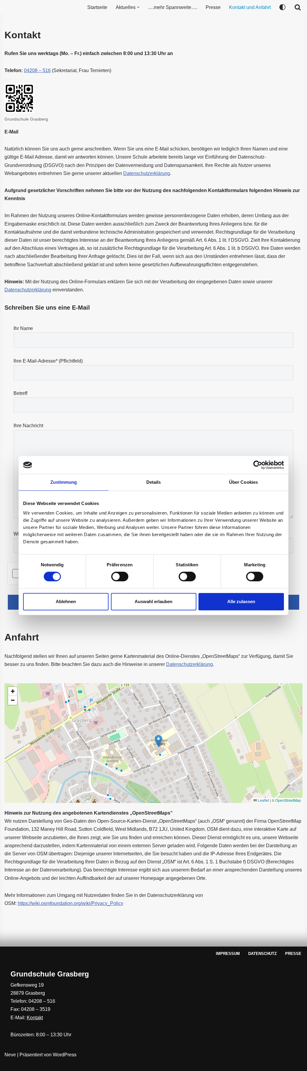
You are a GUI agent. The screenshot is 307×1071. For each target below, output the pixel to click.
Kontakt (35, 1017)
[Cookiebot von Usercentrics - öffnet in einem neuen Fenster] (257, 464)
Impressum (228, 953)
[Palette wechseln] (282, 7)
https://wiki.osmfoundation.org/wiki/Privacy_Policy (70, 903)
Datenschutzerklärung (146, 173)
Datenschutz (262, 953)
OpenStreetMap (288, 800)
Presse (213, 7)
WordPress (64, 1054)
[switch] (119, 576)
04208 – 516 (37, 70)
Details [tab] (153, 482)
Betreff (20, 393)
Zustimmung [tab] (63, 482)
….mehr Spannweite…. (172, 7)
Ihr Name (23, 328)
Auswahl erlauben (153, 601)
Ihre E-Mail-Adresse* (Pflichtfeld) (48, 360)
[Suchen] (297, 7)
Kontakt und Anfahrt (250, 7)
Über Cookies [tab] (243, 482)
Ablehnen (66, 601)
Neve (10, 1054)
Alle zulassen (241, 601)
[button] (138, 7)
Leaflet (263, 800)
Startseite (97, 7)
